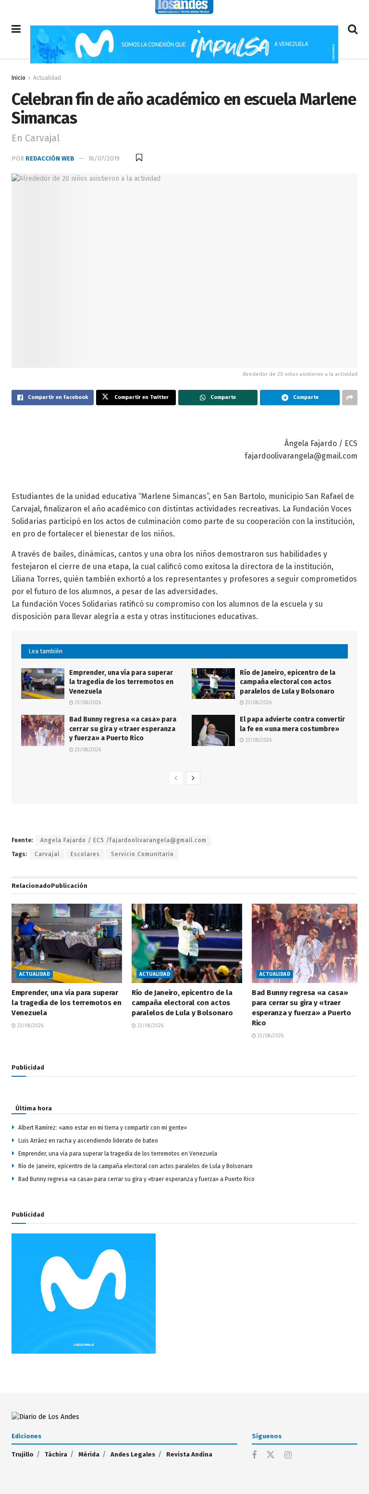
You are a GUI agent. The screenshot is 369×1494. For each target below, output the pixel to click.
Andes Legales (133, 1454)
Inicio (18, 78)
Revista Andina (189, 1454)
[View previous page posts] (176, 778)
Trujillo (23, 1454)
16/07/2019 (104, 158)
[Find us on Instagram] (288, 1455)
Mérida (88, 1454)
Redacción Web (49, 158)
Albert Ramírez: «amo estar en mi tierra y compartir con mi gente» (102, 1127)
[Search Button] (352, 29)
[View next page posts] (193, 778)
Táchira (56, 1454)
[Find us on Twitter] (270, 1455)
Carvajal (47, 854)
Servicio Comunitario (142, 854)
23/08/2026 (87, 703)
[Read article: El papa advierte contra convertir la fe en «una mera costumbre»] (213, 730)
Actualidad (47, 78)
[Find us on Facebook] (254, 1455)
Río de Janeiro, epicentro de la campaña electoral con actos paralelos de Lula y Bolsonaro (287, 682)
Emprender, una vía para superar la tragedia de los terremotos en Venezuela (121, 682)
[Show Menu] (16, 29)
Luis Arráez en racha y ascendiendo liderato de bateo (88, 1140)
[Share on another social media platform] (349, 397)
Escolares (85, 854)
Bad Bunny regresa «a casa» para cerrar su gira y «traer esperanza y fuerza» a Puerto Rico (122, 728)
